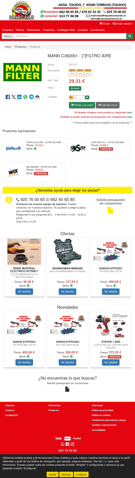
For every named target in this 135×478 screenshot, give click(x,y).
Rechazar (66, 474)
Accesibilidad (98, 430)
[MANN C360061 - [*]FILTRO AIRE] (22, 71)
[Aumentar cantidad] (87, 97)
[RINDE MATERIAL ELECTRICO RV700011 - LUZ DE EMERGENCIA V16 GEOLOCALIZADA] (24, 251)
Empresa (7, 30)
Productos (49, 30)
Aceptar (52, 474)
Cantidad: (52, 96)
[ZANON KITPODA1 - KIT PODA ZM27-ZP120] (111, 251)
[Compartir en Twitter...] (13, 97)
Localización (98, 30)
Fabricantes (33, 30)
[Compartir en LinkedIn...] (19, 97)
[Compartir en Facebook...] (7, 97)
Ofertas (20, 30)
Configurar (81, 474)
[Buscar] (129, 36)
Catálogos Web (66, 30)
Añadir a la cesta (83, 105)
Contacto (83, 30)
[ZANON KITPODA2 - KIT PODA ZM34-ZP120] (67, 325)
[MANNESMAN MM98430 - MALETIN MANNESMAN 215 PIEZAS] (67, 251)
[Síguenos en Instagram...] (72, 444)
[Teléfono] (17, 199)
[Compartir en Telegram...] (32, 97)
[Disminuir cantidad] (71, 97)
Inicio (8, 46)
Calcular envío (109, 105)
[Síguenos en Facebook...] (67, 444)
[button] (37, 97)
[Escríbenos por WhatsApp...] (63, 444)
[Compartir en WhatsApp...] (26, 97)
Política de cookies (101, 415)
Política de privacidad (102, 410)
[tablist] (67, 269)
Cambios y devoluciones (104, 424)
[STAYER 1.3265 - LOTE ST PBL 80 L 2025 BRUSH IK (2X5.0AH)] (111, 325)
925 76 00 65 (33, 199)
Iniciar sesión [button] (123, 23)
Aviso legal (97, 405)
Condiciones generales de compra (109, 420)
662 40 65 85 (62, 199)
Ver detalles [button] (24, 291)
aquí (129, 112)
